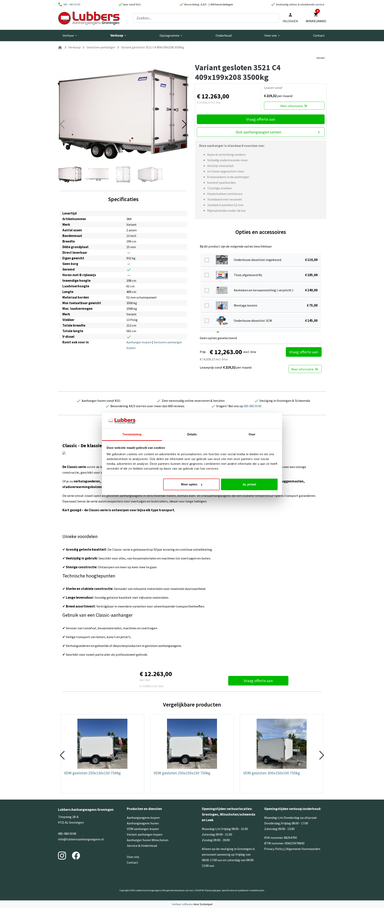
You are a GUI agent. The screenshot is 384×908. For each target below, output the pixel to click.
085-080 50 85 (67, 833)
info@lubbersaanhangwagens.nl (81, 839)
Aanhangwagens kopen (143, 817)
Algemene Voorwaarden (303, 849)
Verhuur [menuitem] (70, 35)
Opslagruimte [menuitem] (171, 35)
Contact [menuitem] (319, 35)
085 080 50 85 (253, 406)
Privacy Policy (274, 849)
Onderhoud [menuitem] (224, 35)
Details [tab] (192, 434)
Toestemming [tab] (131, 434)
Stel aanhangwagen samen (278, 132)
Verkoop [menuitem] (118, 35)
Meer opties (189, 484)
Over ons (133, 857)
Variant (320, 58)
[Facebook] (76, 855)
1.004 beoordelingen (220, 4)
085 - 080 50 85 (71, 4)
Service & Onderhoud (142, 845)
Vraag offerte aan (260, 119)
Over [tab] (252, 434)
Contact (132, 862)
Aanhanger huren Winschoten (147, 840)
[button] (184, 124)
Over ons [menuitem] (272, 35)
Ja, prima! (249, 484)
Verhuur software (182, 904)
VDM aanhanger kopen (143, 829)
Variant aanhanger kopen (144, 834)
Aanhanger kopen (138, 342)
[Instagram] (62, 855)
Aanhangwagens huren (143, 823)
